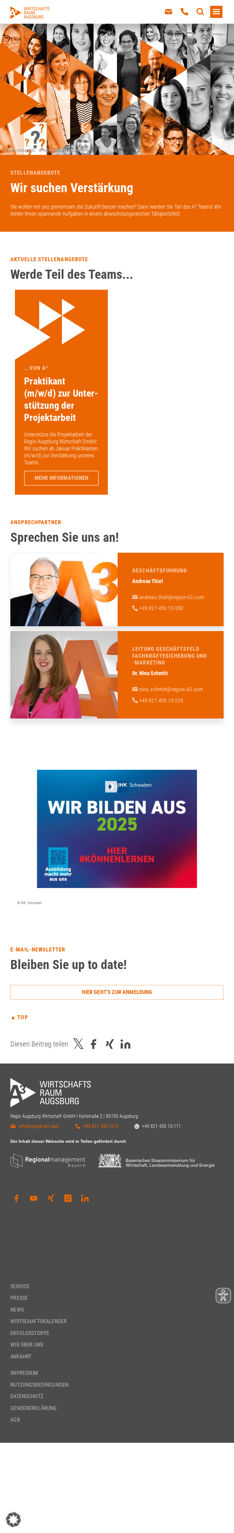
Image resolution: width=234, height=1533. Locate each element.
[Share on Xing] (110, 1044)
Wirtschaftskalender (38, 1321)
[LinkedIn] (85, 1198)
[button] (13, 1519)
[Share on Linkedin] (125, 1044)
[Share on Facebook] (93, 1044)
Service (20, 1286)
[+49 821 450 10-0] (184, 12)
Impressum (24, 1373)
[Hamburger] (216, 12)
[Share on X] (79, 1044)
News (17, 1309)
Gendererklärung (33, 1408)
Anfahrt (20, 1356)
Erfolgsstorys (29, 1333)
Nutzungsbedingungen (39, 1384)
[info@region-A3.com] (168, 12)
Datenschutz (26, 1396)
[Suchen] (200, 12)
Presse (19, 1298)
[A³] (29, 13)
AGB (15, 1420)
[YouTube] (33, 1198)
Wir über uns (26, 1345)
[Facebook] (16, 1198)
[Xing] (51, 1198)
